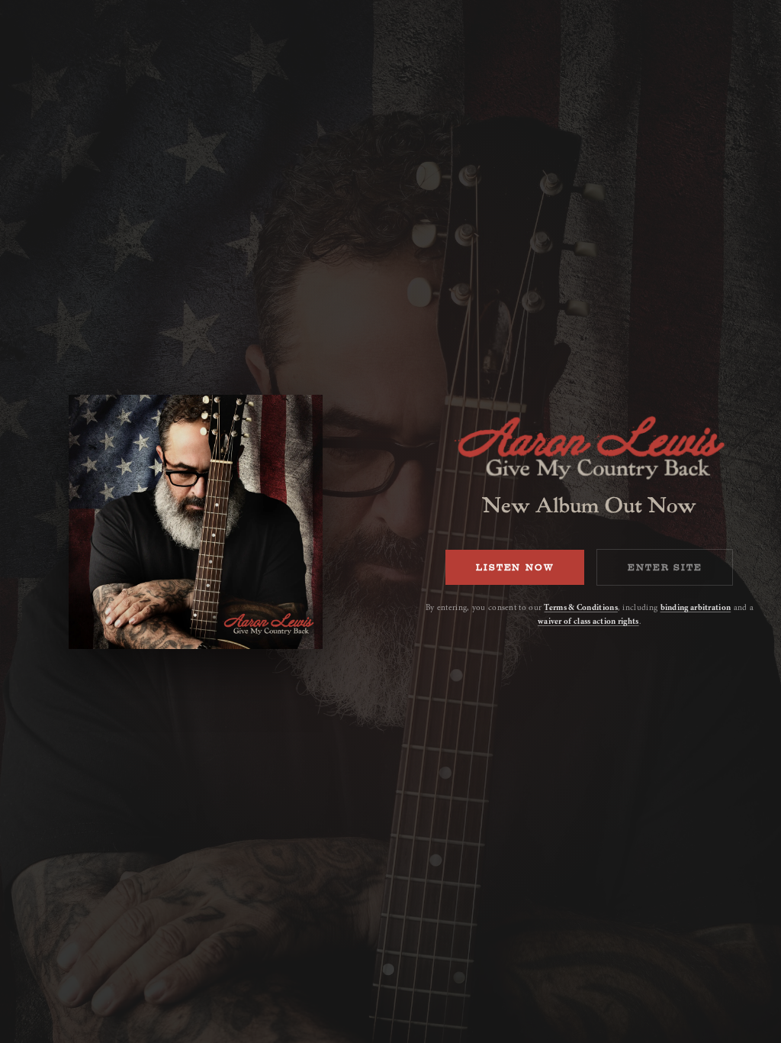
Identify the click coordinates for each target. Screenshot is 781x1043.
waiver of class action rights (588, 621)
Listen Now (515, 567)
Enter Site (665, 567)
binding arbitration (695, 607)
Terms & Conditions (580, 607)
